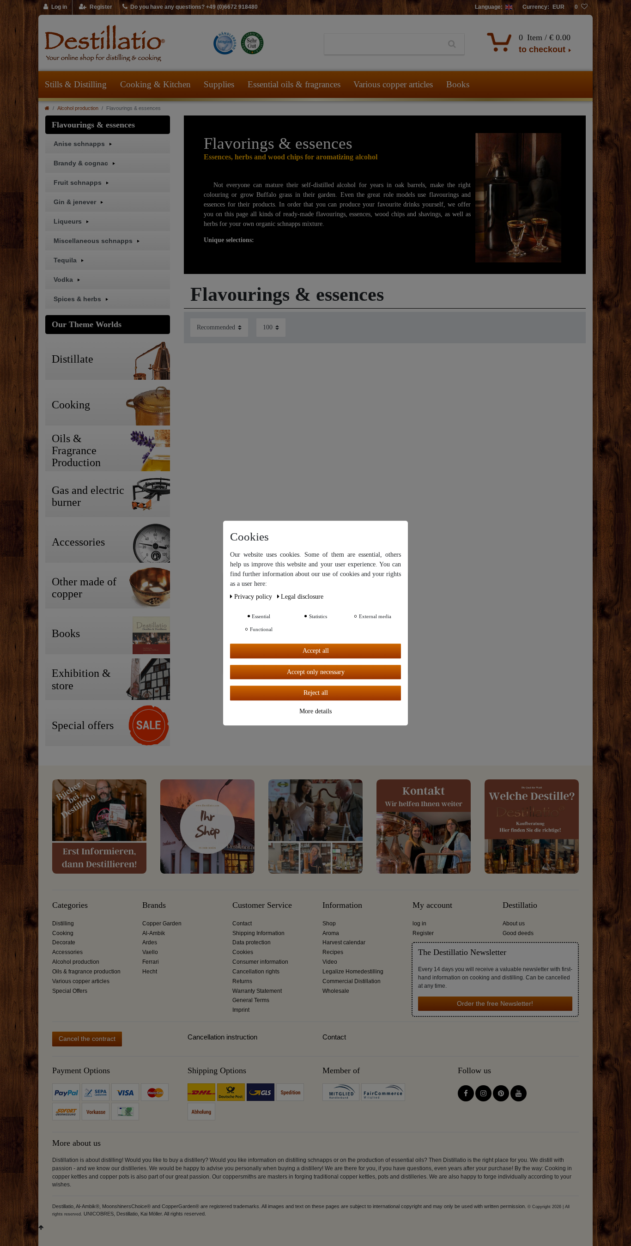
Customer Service (262, 905)
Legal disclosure (302, 596)
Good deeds (518, 933)
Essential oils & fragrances (294, 84)
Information (342, 905)
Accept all (316, 650)
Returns (242, 981)
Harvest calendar (343, 942)
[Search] (452, 44)
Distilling (63, 923)
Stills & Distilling (76, 84)
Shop (329, 923)
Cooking (62, 933)
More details (315, 710)
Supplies (219, 84)
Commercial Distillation (351, 981)
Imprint (240, 1010)
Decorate (63, 942)
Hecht (149, 971)
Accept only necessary (316, 671)
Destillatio (520, 905)
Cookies (242, 952)
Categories (70, 905)
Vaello (150, 952)
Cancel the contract (87, 1038)
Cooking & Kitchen (155, 84)
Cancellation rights (255, 971)
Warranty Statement (257, 991)
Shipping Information (258, 933)
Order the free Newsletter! (495, 1003)
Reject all (315, 692)
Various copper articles (393, 84)
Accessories (67, 952)
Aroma (330, 933)
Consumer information (260, 962)
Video (329, 962)
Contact (242, 923)
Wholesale (335, 991)
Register (423, 933)
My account (432, 905)
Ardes (149, 942)
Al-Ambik (153, 933)
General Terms (250, 1000)
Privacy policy (254, 596)
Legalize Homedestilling (352, 971)
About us (514, 923)
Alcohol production (77, 108)
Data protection (251, 942)
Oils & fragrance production (86, 971)
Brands (154, 905)
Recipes (332, 952)
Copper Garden (162, 923)
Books (457, 84)
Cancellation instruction (222, 1037)
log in (419, 923)
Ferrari (150, 962)
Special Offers (69, 991)
